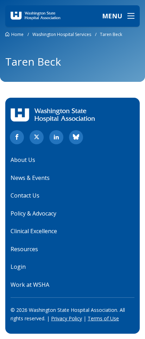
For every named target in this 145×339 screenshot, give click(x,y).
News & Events (30, 178)
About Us (23, 160)
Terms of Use (103, 318)
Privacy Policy (66, 318)
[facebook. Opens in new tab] (17, 137)
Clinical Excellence (34, 231)
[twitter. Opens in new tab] (37, 137)
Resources (24, 249)
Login (18, 267)
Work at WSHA (30, 285)
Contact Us (25, 195)
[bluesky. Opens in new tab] (76, 137)
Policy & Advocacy (33, 213)
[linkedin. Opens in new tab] (56, 137)
